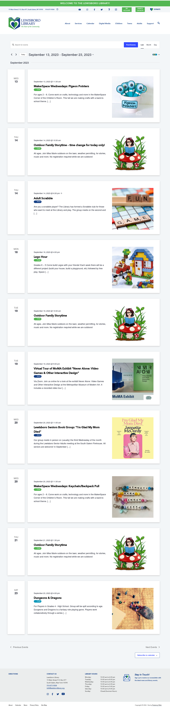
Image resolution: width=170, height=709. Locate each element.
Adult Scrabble (43, 198)
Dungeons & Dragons (48, 598)
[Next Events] (16, 54)
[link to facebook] (54, 694)
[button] (155, 54)
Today (23, 54)
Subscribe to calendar (146, 655)
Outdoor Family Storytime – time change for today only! (69, 145)
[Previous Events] (11, 54)
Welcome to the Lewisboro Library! (85, 3)
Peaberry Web (157, 705)
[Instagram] (86, 10)
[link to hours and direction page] (57, 9)
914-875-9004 (52, 685)
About (10, 705)
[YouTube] (80, 10)
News (25, 705)
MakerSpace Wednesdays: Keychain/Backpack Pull (66, 486)
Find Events (131, 45)
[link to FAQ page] (109, 10)
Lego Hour (40, 257)
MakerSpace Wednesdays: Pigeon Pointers (61, 86)
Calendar (18, 705)
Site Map (44, 705)
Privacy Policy (34, 705)
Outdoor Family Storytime (50, 315)
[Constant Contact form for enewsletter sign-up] (116, 10)
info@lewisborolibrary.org (55, 688)
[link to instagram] (49, 694)
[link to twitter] (59, 694)
